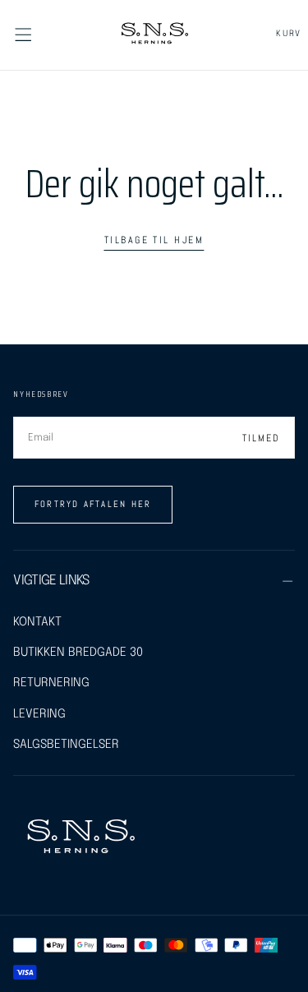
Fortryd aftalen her (93, 504)
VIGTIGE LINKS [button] (51, 581)
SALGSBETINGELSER (66, 744)
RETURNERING (51, 682)
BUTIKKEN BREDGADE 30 (78, 652)
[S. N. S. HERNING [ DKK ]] (80, 838)
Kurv (288, 34)
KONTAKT (37, 622)
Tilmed (261, 438)
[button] (23, 34)
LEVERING (39, 714)
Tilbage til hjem (154, 240)
